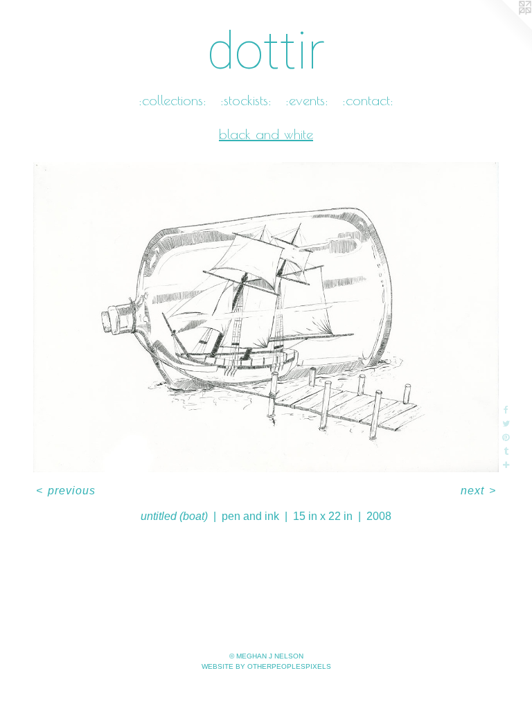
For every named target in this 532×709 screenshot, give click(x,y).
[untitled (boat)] (266, 317)
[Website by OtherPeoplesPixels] (504, 27)
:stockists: (246, 100)
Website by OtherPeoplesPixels (266, 666)
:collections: (172, 100)
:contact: (367, 100)
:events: (306, 100)
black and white (266, 134)
